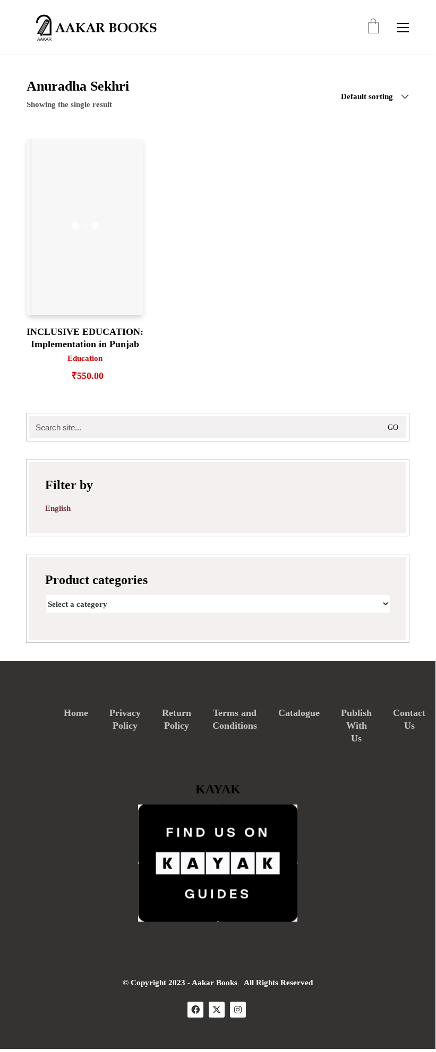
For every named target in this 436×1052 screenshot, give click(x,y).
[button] (403, 27)
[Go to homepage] (93, 27)
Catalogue (299, 713)
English (58, 508)
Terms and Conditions (234, 719)
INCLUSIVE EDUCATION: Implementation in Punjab (85, 337)
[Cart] (373, 27)
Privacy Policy (125, 719)
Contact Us (409, 719)
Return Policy (176, 719)
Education (84, 358)
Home (76, 713)
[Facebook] (195, 1010)
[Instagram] (238, 1010)
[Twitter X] (217, 1010)
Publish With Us (356, 726)
